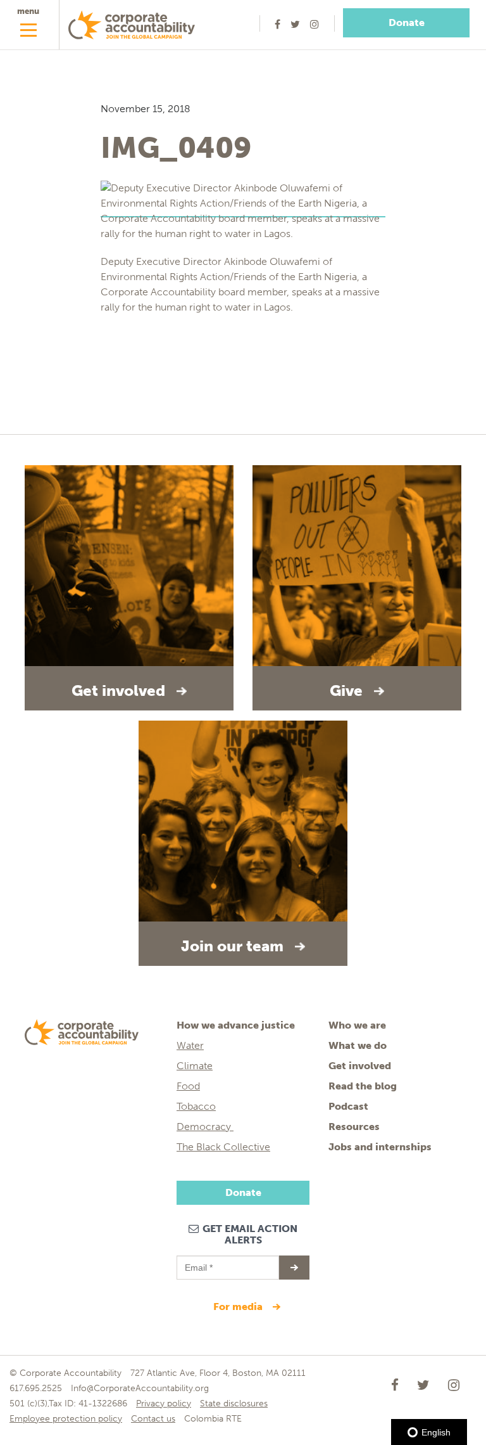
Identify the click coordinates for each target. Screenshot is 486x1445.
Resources (354, 1127)
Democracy (205, 1127)
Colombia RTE (213, 1418)
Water (190, 1045)
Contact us (153, 1418)
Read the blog (362, 1086)
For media (239, 1306)
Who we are (357, 1025)
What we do (357, 1045)
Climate (195, 1066)
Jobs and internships (380, 1147)
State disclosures (234, 1403)
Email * (197, 1262)
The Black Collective (223, 1147)
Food (188, 1086)
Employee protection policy (65, 1418)
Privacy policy (163, 1403)
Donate (407, 22)
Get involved (359, 1066)
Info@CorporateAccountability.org (140, 1388)
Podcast (348, 1106)
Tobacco (196, 1106)
